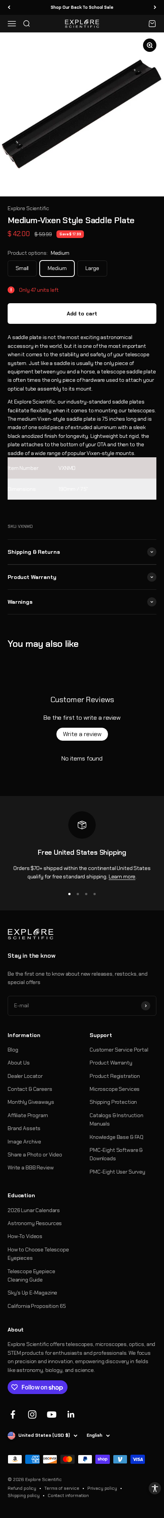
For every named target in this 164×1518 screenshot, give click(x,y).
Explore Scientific (28, 208)
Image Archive (24, 1141)
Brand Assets (24, 1128)
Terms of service (61, 1488)
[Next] (155, 7)
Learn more (122, 876)
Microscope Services (115, 1088)
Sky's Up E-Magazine (32, 1292)
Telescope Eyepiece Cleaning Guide (31, 1275)
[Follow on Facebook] (13, 1414)
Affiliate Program (28, 1115)
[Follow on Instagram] (32, 1414)
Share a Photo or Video (35, 1154)
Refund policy (22, 1488)
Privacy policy (102, 1488)
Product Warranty (111, 1062)
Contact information (68, 1495)
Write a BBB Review (30, 1167)
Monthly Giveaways (31, 1101)
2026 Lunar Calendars (34, 1210)
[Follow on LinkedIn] (71, 1414)
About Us (19, 1062)
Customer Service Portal (119, 1049)
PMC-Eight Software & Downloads (116, 1154)
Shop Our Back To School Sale (82, 7)
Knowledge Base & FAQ (116, 1137)
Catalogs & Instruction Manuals (116, 1119)
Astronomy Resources (35, 1223)
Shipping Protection (113, 1101)
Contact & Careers (30, 1088)
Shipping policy (24, 1495)
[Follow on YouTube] (52, 1414)
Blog (13, 1049)
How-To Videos (25, 1236)
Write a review (82, 734)
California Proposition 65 (37, 1306)
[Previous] (9, 7)
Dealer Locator (25, 1076)
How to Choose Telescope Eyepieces (38, 1253)
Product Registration (115, 1076)
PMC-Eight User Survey (117, 1171)
